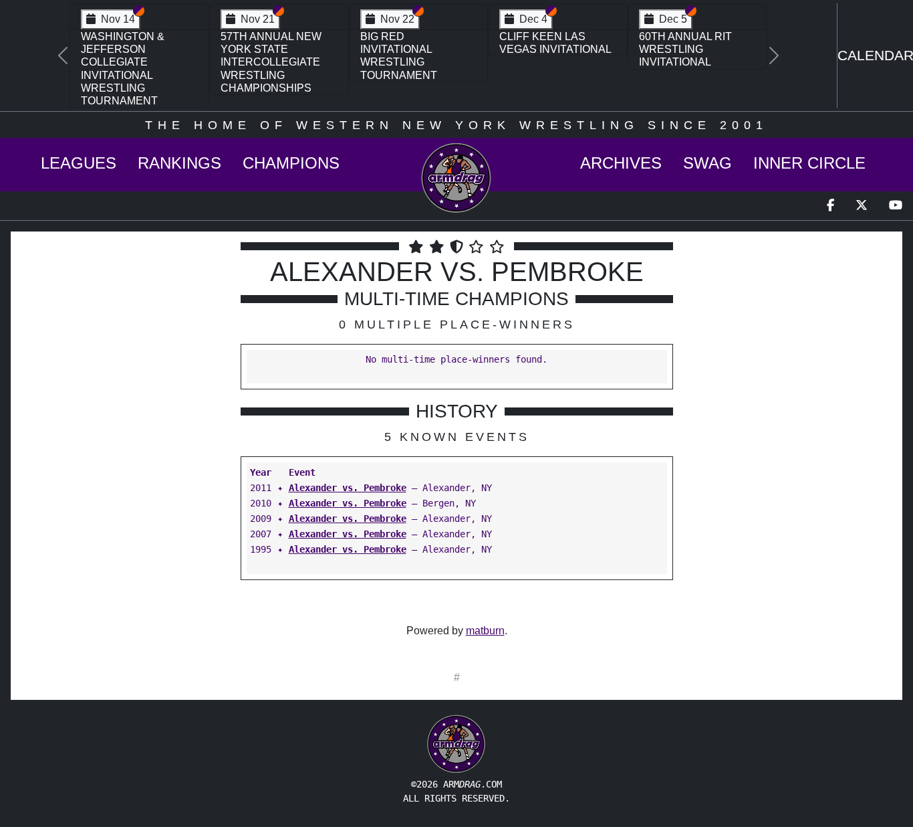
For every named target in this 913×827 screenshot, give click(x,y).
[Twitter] (861, 205)
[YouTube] (895, 205)
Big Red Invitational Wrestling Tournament (398, 56)
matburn (485, 630)
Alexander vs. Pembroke (347, 487)
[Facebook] (830, 205)
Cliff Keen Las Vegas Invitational (555, 43)
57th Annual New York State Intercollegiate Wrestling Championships (271, 62)
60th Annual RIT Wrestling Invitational (685, 49)
